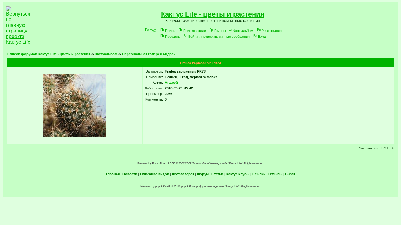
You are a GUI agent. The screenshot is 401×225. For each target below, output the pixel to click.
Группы (220, 30)
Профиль (172, 36)
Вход (262, 36)
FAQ (153, 30)
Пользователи (194, 30)
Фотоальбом (243, 30)
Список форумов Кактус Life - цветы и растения (48, 54)
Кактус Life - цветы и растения (212, 14)
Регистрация (272, 30)
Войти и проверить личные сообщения (219, 36)
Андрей (171, 82)
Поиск (170, 30)
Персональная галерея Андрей (149, 54)
